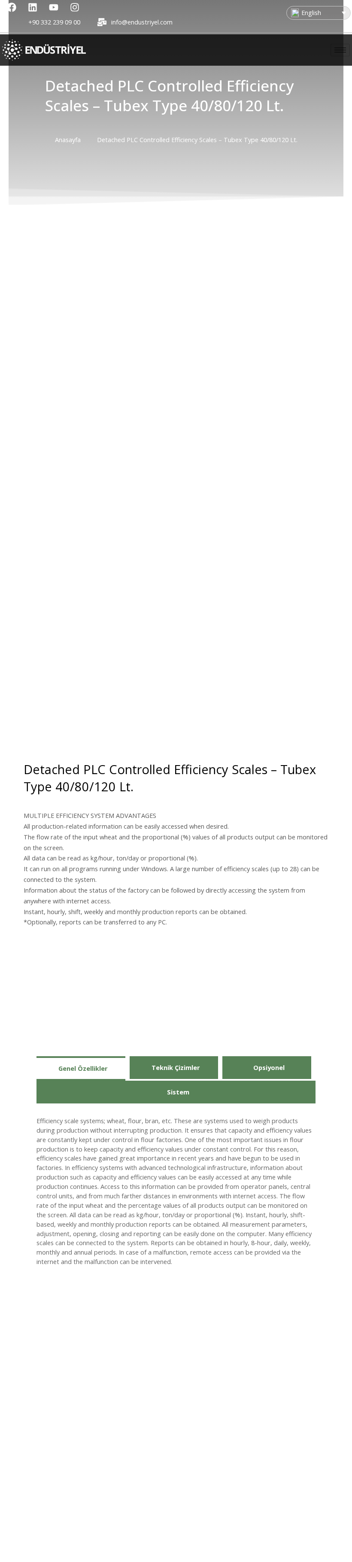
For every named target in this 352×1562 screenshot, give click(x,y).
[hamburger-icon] (340, 50)
